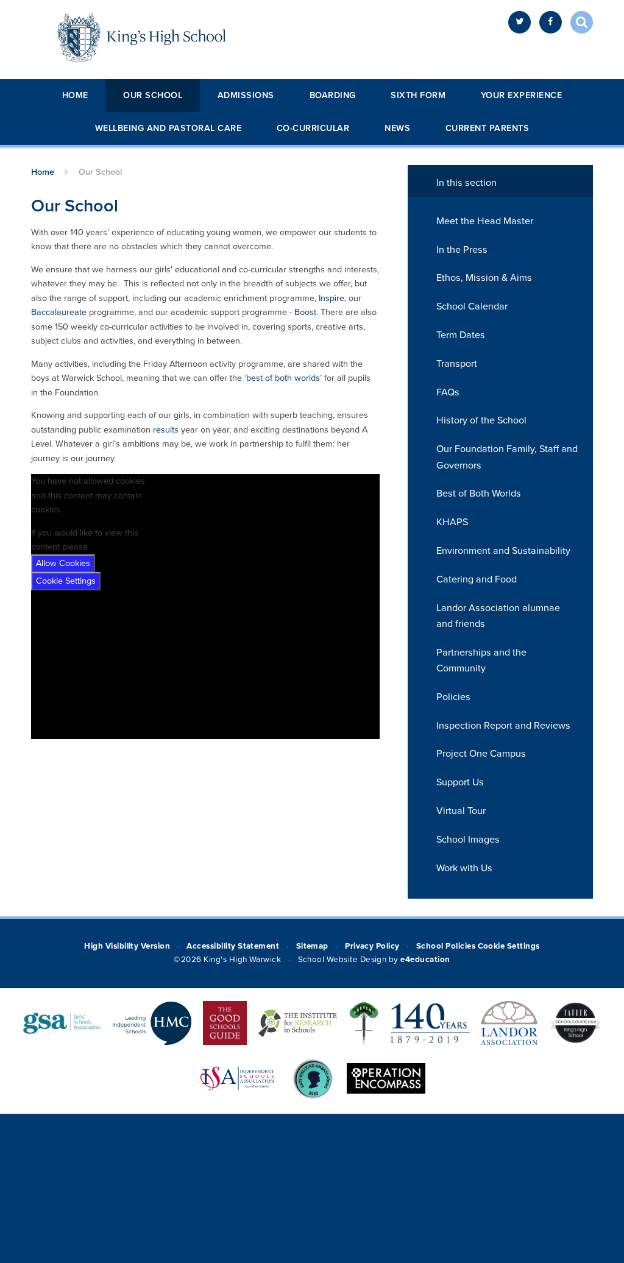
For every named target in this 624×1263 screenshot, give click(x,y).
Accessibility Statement (232, 946)
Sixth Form (418, 95)
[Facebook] (550, 22)
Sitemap (312, 946)
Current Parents (487, 128)
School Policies (445, 946)
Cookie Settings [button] (509, 946)
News (397, 128)
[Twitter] (519, 22)
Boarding (333, 95)
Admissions (246, 95)
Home (75, 95)
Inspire (331, 298)
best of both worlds (283, 378)
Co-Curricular (313, 128)
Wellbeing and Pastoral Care (168, 128)
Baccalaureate (59, 312)
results (166, 430)
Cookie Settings (66, 581)
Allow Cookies (63, 563)
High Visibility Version (127, 946)
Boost (305, 312)
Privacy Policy (372, 946)
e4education (425, 959)
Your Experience (521, 95)
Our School (152, 95)
